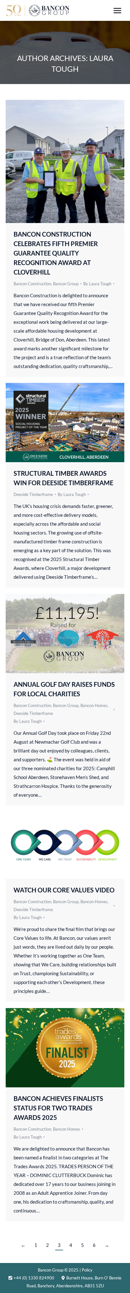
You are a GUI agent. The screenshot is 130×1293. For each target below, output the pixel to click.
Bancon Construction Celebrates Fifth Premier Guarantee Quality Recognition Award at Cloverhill (56, 253)
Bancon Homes (94, 705)
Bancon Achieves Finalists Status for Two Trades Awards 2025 (58, 1108)
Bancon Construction (32, 283)
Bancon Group (66, 283)
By (97, 283)
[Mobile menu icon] (117, 10)
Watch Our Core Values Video (64, 890)
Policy (87, 1269)
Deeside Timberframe (33, 494)
